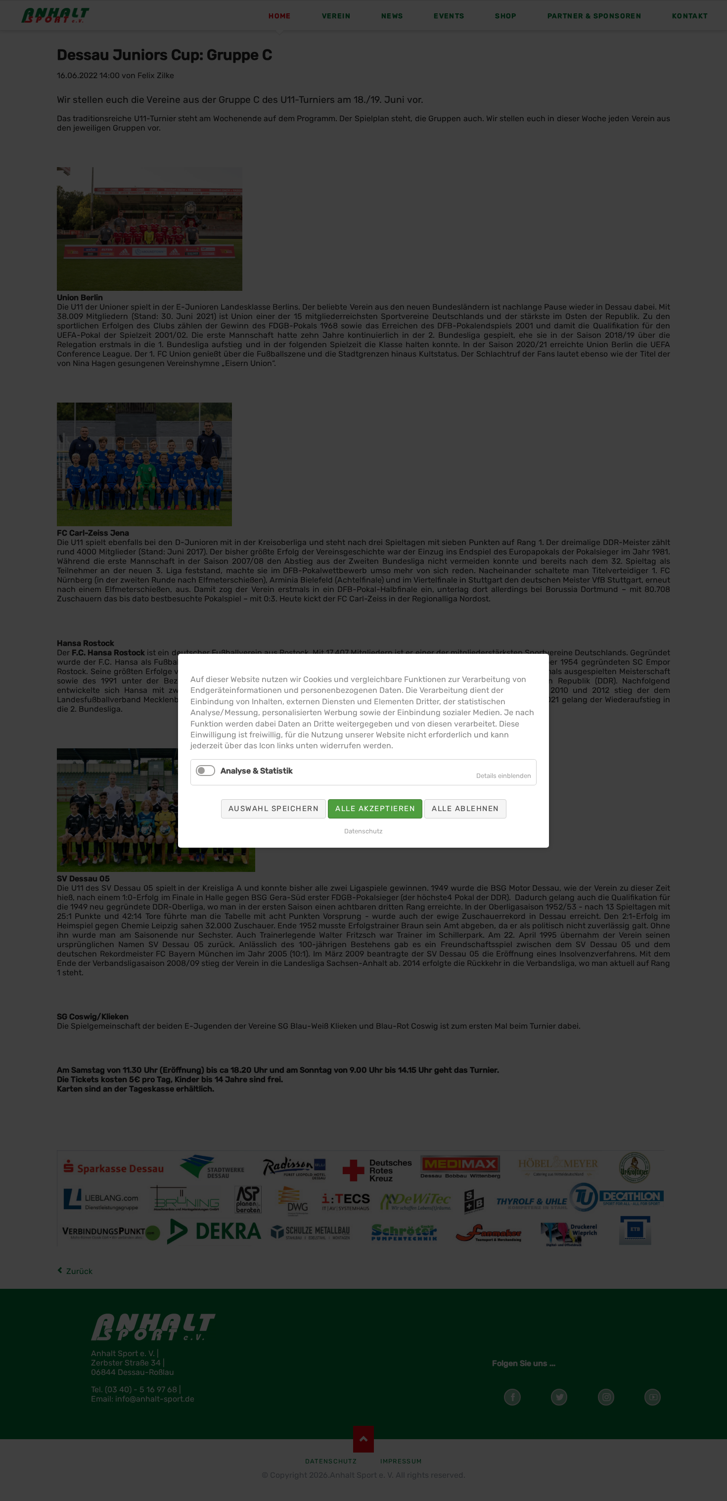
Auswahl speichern (273, 808)
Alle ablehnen (465, 808)
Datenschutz (363, 830)
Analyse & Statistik (257, 770)
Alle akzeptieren (375, 808)
